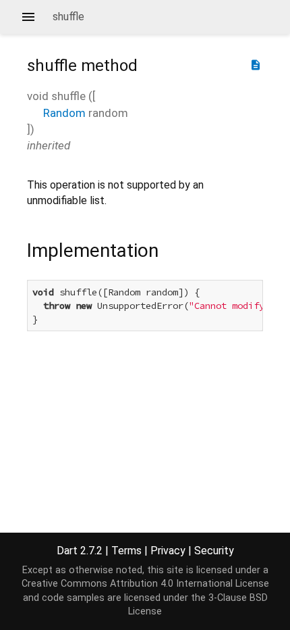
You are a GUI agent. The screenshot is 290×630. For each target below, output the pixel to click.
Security (214, 550)
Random (64, 113)
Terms (126, 550)
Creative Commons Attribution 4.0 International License (145, 583)
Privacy (167, 550)
